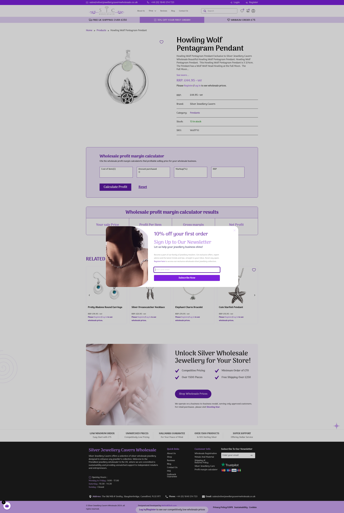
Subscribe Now (187, 278)
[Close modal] (234, 230)
